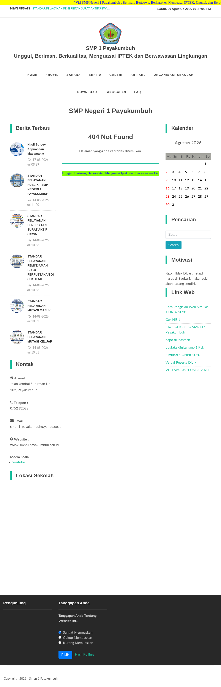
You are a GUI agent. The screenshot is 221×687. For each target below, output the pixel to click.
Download (87, 92)
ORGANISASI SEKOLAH (174, 74)
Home (32, 74)
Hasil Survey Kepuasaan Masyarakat (36, 149)
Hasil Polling (84, 654)
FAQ (137, 92)
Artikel (138, 74)
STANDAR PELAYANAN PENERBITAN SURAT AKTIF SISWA (37, 225)
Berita (95, 74)
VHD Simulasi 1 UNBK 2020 (187, 370)
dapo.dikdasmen (178, 340)
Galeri (116, 74)
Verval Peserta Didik (181, 362)
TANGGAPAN (115, 92)
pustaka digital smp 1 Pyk (185, 347)
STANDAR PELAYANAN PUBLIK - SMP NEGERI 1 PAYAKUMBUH (37, 184)
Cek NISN (173, 319)
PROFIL (52, 74)
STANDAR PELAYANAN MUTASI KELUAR (39, 337)
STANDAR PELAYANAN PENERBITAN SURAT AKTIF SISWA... (71, 8)
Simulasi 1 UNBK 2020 (183, 355)
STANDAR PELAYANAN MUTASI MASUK (39, 305)
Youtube (18, 462)
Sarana (73, 74)
